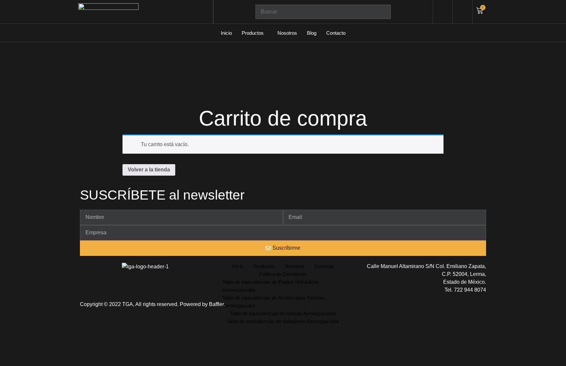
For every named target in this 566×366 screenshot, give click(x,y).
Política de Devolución (283, 274)
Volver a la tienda (149, 169)
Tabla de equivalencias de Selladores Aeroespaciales (283, 321)
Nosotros (287, 33)
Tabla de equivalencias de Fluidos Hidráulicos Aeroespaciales (270, 286)
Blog (311, 33)
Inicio (226, 33)
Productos (253, 33)
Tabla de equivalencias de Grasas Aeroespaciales (283, 313)
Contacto (336, 33)
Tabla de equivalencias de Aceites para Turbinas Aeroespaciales (273, 301)
